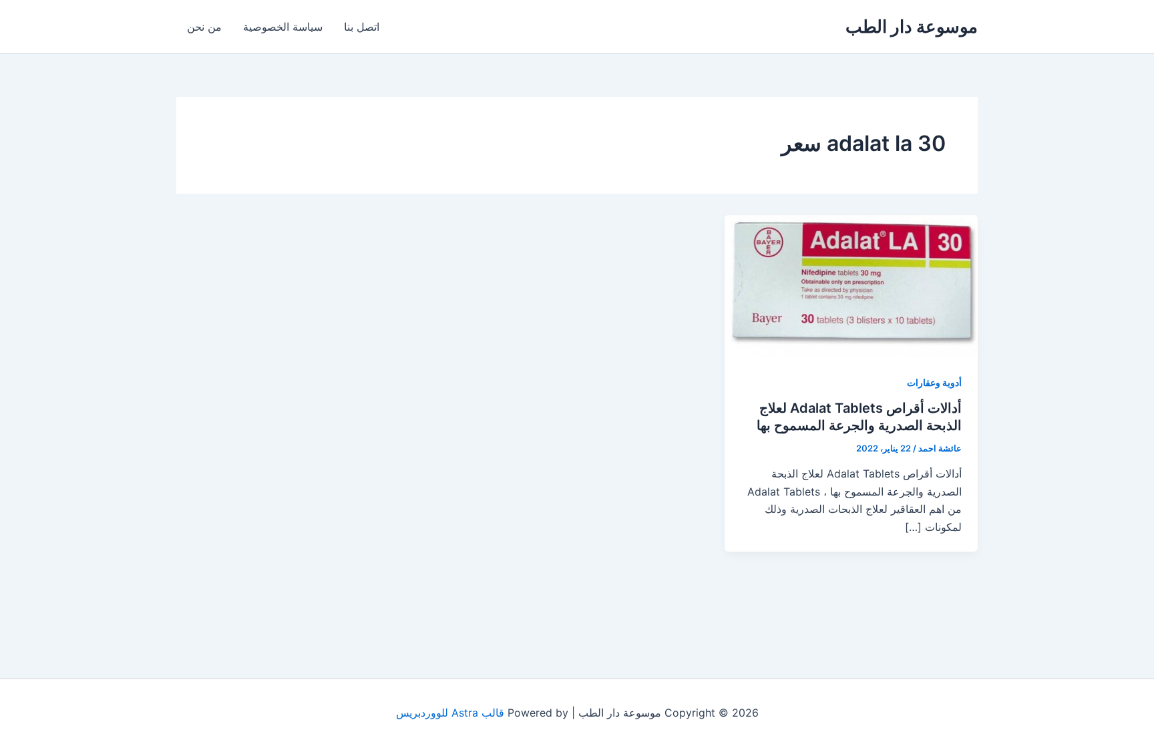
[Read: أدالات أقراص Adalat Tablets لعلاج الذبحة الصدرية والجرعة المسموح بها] (851, 285)
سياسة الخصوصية (283, 26)
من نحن (204, 26)
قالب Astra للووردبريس (450, 712)
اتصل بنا (361, 26)
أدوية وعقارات (934, 382)
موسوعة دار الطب (911, 26)
